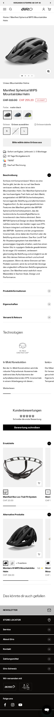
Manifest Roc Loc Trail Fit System (20, 497)
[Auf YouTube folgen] (20, 705)
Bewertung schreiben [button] (27, 427)
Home (6, 17)
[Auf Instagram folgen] (13, 705)
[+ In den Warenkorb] (39, 483)
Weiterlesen (9, 388)
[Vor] (50, 2)
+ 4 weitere (21, 563)
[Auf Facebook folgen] (5, 705)
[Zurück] (3, 2)
